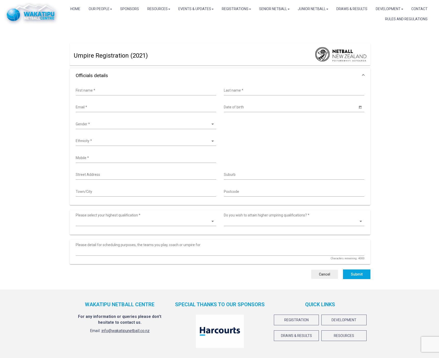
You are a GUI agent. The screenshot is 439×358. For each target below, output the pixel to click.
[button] (220, 75)
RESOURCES (344, 336)
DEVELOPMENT (344, 320)
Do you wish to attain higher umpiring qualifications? (266, 215)
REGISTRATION (296, 320)
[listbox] (145, 124)
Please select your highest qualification (108, 215)
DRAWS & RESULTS (296, 336)
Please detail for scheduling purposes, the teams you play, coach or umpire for (138, 245)
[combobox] (145, 91)
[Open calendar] (360, 107)
